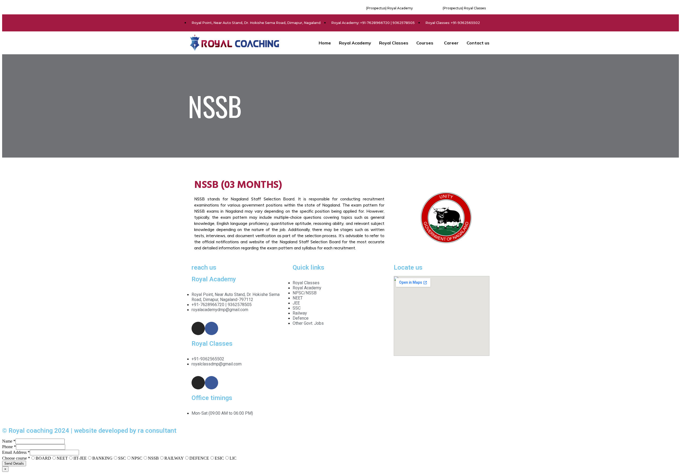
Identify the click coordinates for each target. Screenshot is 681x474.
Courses (424, 43)
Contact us (478, 43)
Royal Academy (355, 43)
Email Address (16, 452)
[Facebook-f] (211, 328)
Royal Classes (393, 43)
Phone (9, 446)
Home (325, 43)
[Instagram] (198, 328)
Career (451, 43)
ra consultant (157, 430)
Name (8, 441)
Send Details (14, 463)
